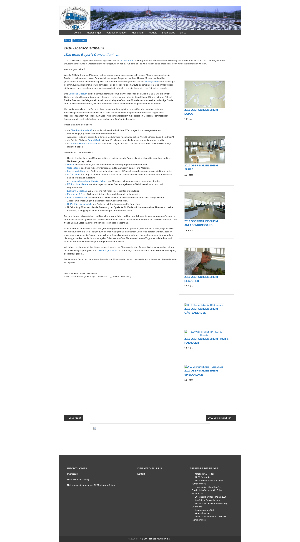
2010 (67, 40)
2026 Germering (203, 477)
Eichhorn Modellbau (77, 191)
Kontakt (141, 474)
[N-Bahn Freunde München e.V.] (150, 18)
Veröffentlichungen (116, 32)
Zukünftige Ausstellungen (207, 500)
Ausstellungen (94, 32)
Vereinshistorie (202, 513)
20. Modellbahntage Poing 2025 (211, 497)
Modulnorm (138, 32)
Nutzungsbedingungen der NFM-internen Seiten (91, 485)
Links (183, 32)
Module (153, 32)
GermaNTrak (94, 140)
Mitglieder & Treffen (204, 474)
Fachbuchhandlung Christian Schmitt (89, 181)
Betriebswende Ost (204, 510)
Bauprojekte (168, 32)
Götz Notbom (73, 168)
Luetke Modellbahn (76, 171)
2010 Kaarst (75, 418)
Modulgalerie (151, 81)
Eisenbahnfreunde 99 (81, 130)
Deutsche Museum (78, 93)
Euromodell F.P (74, 194)
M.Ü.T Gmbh (73, 174)
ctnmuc (70, 164)
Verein (77, 32)
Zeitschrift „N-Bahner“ (107, 250)
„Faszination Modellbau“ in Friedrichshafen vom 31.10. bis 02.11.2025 (207, 490)
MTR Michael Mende (77, 184)
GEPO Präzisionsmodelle (79, 204)
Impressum (72, 474)
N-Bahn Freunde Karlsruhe (84, 143)
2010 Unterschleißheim (219, 418)
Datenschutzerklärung (78, 479)
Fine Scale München (77, 197)
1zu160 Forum (127, 60)
